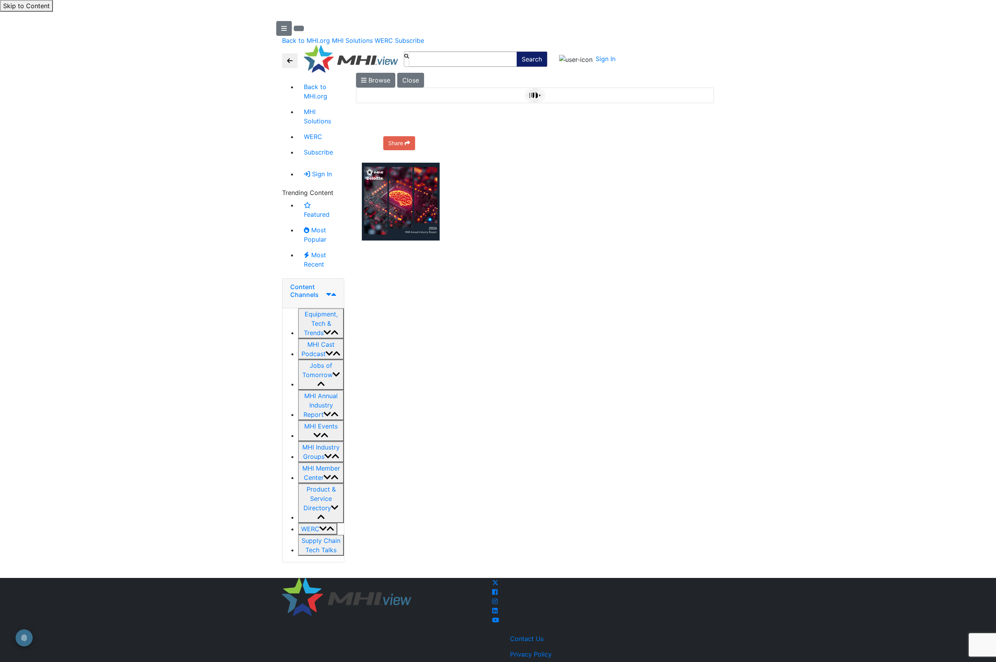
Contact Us (527, 639)
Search (532, 59)
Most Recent (315, 259)
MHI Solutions (352, 40)
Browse (378, 80)
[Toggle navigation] (290, 60)
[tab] (313, 293)
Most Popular (315, 234)
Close (410, 80)
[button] (321, 323)
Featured (317, 214)
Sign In (605, 59)
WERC (384, 40)
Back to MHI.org (306, 40)
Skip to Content (26, 6)
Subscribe (409, 40)
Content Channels (304, 290)
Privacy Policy (531, 654)
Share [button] (395, 143)
